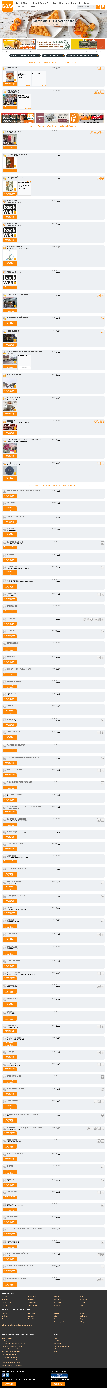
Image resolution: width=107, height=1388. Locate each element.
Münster (83, 1313)
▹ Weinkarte (10, 353)
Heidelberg (32, 1296)
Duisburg (31, 1316)
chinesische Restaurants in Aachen (14, 1349)
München (57, 1296)
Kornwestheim (33, 1302)
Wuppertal (83, 1322)
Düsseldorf (31, 1319)
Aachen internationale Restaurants (13, 1343)
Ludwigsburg (32, 1305)
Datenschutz (58, 1349)
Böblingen (5, 1299)
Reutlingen (57, 1305)
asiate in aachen (7, 1338)
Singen (82, 1296)
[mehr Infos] (10, 76)
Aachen (4, 1296)
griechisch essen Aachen (10, 1360)
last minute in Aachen (9, 1354)
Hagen (56, 1313)
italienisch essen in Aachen (11, 1362)
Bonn (4, 1322)
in (9, 52)
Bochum (5, 1319)
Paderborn (83, 1316)
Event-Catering (84, 3)
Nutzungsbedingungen (61, 1346)
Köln (55, 1316)
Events (74, 3)
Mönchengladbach (60, 1322)
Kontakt (56, 1341)
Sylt (81, 1305)
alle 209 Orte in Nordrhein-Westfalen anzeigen (17, 1325)
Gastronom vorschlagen (9, 1384)
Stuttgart (83, 1302)
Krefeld (56, 1319)
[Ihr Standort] (103, 7)
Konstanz (31, 1299)
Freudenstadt (6, 1302)
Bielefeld (5, 1316)
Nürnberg (57, 1299)
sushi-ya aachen (7, 1341)
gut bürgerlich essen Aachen (11, 1351)
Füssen (4, 1305)
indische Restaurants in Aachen (12, 1346)
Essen (30, 1322)
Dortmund (31, 1313)
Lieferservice (64, 3)
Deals (55, 3)
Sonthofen (83, 1299)
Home (56, 1338)
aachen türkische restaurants (12, 1365)
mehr (33, 7)
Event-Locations (22, 7)
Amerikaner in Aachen (9, 1357)
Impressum (57, 1343)
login (55, 1351)
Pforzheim (57, 1302)
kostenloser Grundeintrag (58, 1384)
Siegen (82, 1319)
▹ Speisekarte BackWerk (14, 202)
